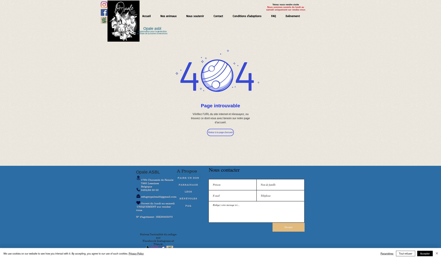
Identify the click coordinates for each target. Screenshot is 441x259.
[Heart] (138, 202)
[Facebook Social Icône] (104, 12)
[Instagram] (104, 4)
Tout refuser (405, 253)
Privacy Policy (136, 253)
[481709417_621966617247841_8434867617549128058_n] (104, 20)
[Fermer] (437, 253)
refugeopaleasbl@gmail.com (158, 196)
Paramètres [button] (387, 253)
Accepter (425, 253)
